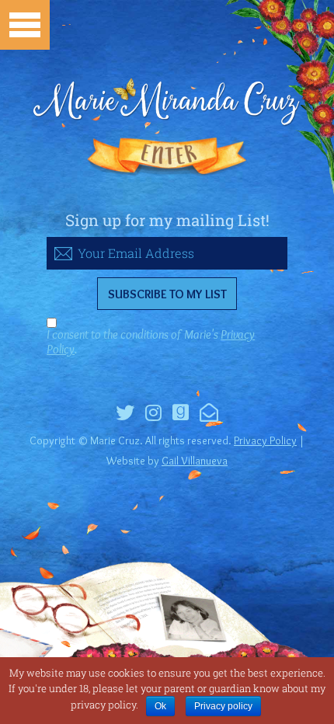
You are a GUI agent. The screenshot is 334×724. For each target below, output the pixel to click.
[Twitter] (125, 414)
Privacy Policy (265, 440)
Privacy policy (223, 706)
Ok (160, 706)
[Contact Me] (209, 414)
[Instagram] (153, 414)
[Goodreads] (180, 414)
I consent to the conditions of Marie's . (151, 342)
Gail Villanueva (195, 461)
